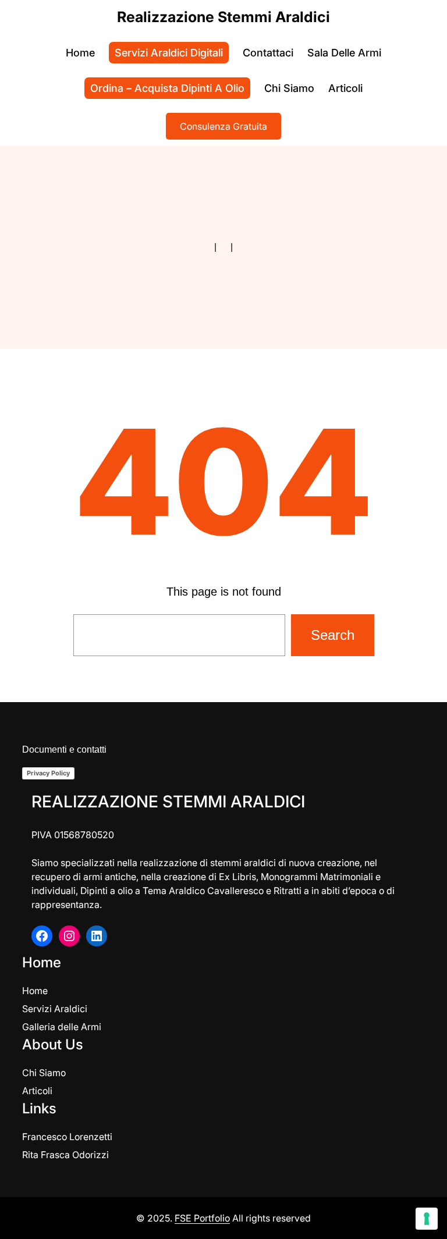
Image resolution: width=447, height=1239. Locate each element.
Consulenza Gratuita (223, 126)
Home (35, 990)
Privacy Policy (48, 773)
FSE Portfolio (202, 1218)
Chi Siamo (44, 1072)
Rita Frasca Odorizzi (65, 1154)
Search (332, 635)
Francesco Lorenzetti (67, 1136)
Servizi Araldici (54, 1008)
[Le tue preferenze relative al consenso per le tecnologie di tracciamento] (427, 1219)
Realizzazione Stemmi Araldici (223, 17)
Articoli (37, 1090)
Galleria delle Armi (61, 1026)
